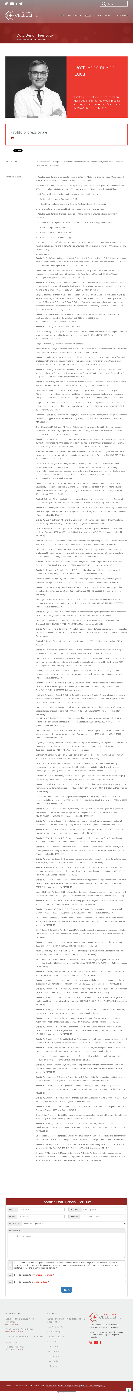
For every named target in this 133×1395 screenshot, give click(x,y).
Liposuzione (53, 1356)
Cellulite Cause (11, 1325)
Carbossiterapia (54, 1331)
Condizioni (74, 1386)
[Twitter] (21, 4)
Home (62, 15)
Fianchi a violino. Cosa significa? (19, 1329)
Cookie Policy (63, 1386)
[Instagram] (6, 4)
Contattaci (122, 15)
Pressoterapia (54, 1346)
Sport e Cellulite (12, 1342)
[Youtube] (12, 4)
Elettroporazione (55, 1326)
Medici (88, 15)
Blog (96, 15)
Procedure (73, 15)
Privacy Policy (51, 1386)
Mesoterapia (53, 1351)
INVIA (66, 1289)
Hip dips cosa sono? (14, 1346)
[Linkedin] (13, 137)
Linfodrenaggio (54, 1366)
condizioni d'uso (40, 1282)
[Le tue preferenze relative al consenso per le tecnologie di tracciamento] (128, 1390)
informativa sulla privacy (42, 1275)
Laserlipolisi (52, 1361)
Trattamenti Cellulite (14, 1332)
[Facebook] (16, 4)
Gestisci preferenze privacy (94, 1386)
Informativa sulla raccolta (66, 1393)
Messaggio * (14, 1230)
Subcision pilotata (55, 1336)
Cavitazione (52, 1341)
